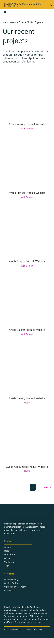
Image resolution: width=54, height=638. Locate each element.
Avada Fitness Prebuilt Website (27, 192)
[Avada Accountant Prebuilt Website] (27, 416)
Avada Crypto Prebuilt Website (27, 261)
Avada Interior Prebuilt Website (27, 124)
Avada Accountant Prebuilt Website (27, 466)
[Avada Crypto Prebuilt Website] (27, 211)
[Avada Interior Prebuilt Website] (27, 74)
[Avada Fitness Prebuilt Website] (27, 142)
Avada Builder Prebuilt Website (27, 329)
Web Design (27, 128)
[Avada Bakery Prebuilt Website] (27, 348)
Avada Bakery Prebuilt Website (27, 398)
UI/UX (27, 402)
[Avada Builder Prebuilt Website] (27, 279)
